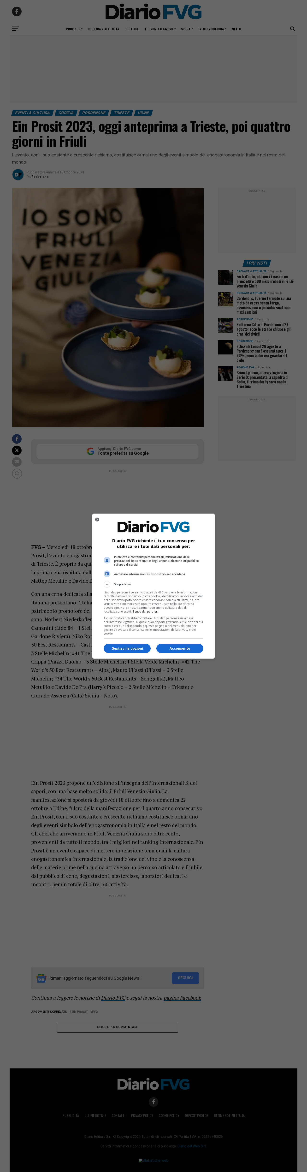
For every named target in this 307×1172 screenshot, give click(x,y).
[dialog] (153, 586)
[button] (153, 584)
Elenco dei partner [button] (144, 611)
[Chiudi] (97, 519)
